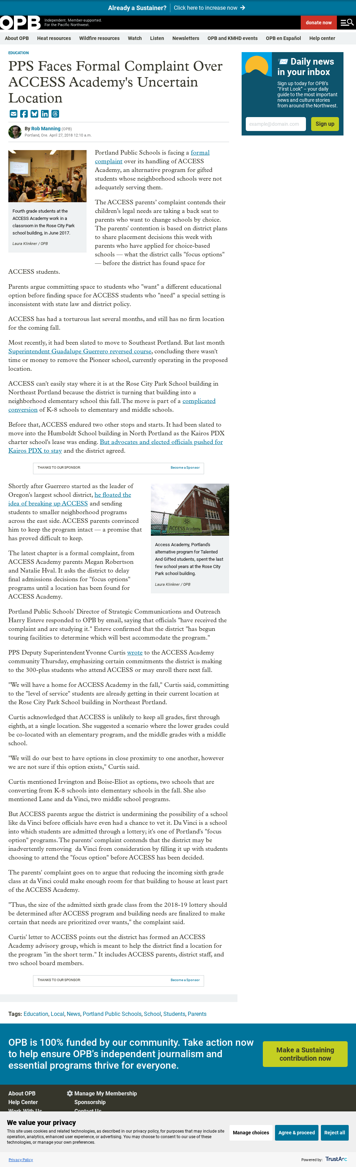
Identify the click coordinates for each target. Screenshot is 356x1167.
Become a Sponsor (185, 467)
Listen (157, 38)
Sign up (325, 124)
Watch (135, 38)
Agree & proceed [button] (296, 1132)
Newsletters (185, 38)
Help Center (23, 1102)
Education (18, 53)
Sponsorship (90, 1102)
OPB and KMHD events (233, 38)
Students (174, 1014)
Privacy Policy (21, 1159)
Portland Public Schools (112, 1014)
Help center (322, 38)
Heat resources (54, 38)
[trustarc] (336, 1159)
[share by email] (13, 114)
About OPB (17, 38)
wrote (135, 652)
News (73, 1014)
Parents (197, 1014)
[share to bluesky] (34, 114)
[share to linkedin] (45, 114)
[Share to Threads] (55, 114)
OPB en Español (283, 38)
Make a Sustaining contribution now (305, 1054)
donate (319, 22)
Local (57, 1014)
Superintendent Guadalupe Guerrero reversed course (79, 351)
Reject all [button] (334, 1132)
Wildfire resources (99, 38)
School (152, 1014)
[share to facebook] (24, 114)
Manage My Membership (105, 1093)
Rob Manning (45, 128)
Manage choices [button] (251, 1132)
